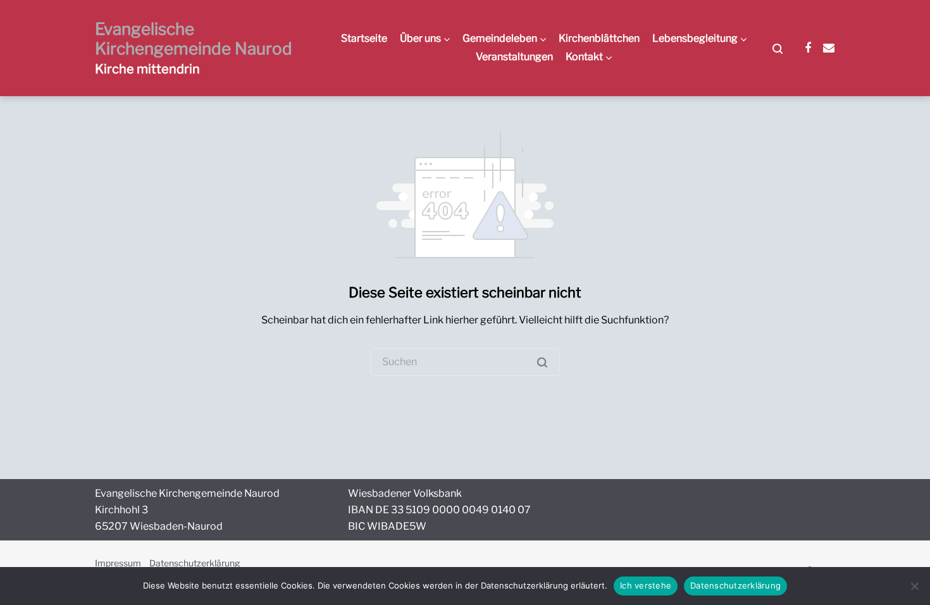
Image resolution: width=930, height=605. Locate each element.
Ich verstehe (645, 585)
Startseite (364, 38)
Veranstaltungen (514, 57)
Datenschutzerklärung (194, 563)
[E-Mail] (828, 48)
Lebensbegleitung (695, 38)
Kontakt (584, 57)
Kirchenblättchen (599, 38)
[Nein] (914, 586)
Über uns (420, 38)
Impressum (118, 563)
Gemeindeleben (499, 38)
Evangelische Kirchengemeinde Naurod (193, 38)
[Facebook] (808, 48)
